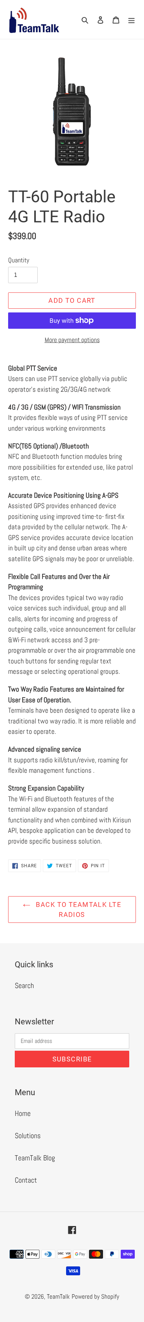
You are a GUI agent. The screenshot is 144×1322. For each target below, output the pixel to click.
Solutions (28, 1135)
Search (24, 985)
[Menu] (131, 19)
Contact (26, 1180)
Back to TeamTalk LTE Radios (77, 909)
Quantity (18, 260)
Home (23, 1113)
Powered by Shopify (95, 1296)
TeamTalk (58, 1296)
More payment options (72, 339)
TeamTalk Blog (35, 1158)
